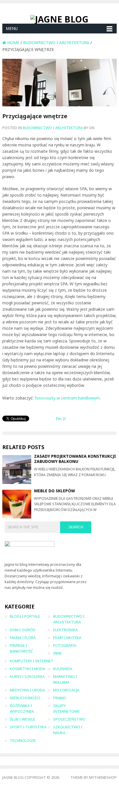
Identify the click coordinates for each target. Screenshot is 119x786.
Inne (57, 653)
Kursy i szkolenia (27, 676)
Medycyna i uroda (27, 690)
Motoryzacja (66, 690)
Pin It (61, 418)
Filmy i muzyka (67, 637)
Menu (12, 28)
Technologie (23, 740)
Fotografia (64, 645)
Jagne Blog (13, 777)
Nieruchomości (25, 697)
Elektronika (65, 629)
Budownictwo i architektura (53, 127)
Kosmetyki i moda (27, 668)
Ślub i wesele (22, 719)
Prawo (59, 697)
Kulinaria (62, 668)
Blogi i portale (25, 616)
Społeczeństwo (69, 719)
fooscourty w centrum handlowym (67, 398)
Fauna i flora (23, 637)
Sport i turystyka (28, 727)
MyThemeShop (103, 777)
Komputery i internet (31, 661)
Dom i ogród (22, 629)
